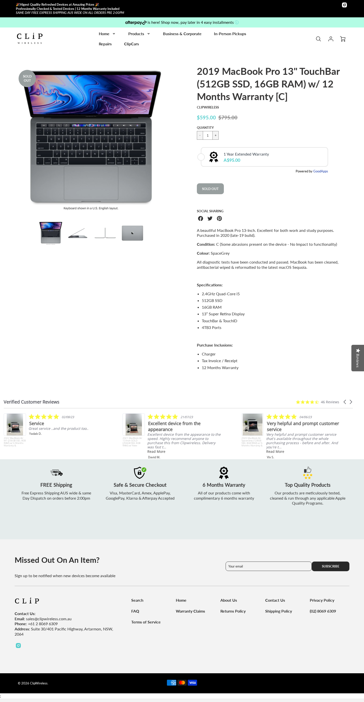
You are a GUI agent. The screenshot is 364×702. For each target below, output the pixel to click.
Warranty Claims (190, 611)
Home (104, 33)
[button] (345, 402)
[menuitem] (107, 34)
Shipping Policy (278, 611)
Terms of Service (146, 622)
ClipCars (131, 43)
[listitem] (54, 430)
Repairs (105, 43)
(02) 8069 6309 (323, 611)
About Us (228, 600)
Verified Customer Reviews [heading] (31, 402)
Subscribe (330, 566)
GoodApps (320, 171)
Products (136, 33)
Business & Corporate (182, 33)
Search (137, 600)
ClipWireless (208, 107)
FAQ (135, 611)
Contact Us (275, 600)
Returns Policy (233, 611)
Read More (156, 451)
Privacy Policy (322, 600)
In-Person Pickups (230, 33)
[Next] (171, 141)
